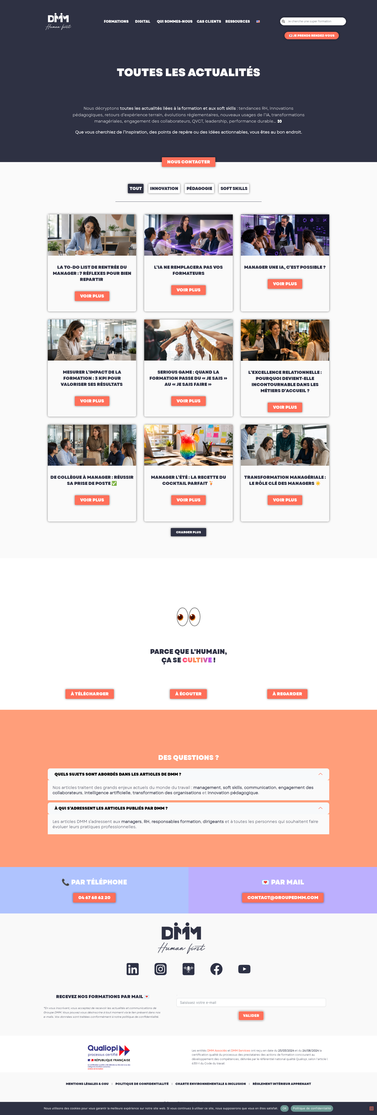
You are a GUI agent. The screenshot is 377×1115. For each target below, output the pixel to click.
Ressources (237, 21)
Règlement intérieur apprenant (282, 1084)
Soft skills (234, 189)
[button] (188, 532)
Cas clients (209, 21)
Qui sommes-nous (174, 21)
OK (285, 1108)
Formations (116, 21)
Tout (136, 189)
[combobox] (313, 21)
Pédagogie (199, 189)
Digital (142, 21)
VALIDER (251, 1015)
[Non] (371, 1108)
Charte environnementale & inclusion (210, 1084)
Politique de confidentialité (142, 1084)
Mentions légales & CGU (87, 1084)
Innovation (164, 189)
